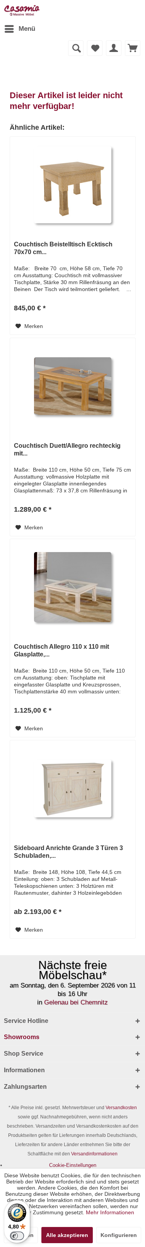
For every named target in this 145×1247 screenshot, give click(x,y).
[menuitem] (19, 29)
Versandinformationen (94, 1154)
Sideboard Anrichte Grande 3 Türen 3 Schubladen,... (68, 852)
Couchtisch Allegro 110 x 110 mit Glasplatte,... (61, 650)
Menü (27, 28)
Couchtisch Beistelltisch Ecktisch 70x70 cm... (63, 248)
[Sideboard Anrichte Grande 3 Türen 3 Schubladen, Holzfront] (72, 788)
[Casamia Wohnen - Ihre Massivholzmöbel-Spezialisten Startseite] (22, 10)
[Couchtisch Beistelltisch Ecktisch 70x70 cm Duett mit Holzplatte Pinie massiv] (72, 185)
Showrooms (21, 1037)
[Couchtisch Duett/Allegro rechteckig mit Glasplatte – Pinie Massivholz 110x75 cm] (72, 386)
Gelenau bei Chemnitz (76, 1002)
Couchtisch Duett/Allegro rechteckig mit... (67, 449)
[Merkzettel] (94, 48)
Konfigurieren (119, 1235)
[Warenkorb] (132, 48)
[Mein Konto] (113, 48)
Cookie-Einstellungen (72, 1165)
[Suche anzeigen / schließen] (76, 48)
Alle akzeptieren (67, 1235)
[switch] (17, 1236)
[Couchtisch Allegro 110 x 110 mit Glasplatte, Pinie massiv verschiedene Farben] (72, 587)
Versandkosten (121, 1107)
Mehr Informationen (110, 1212)
